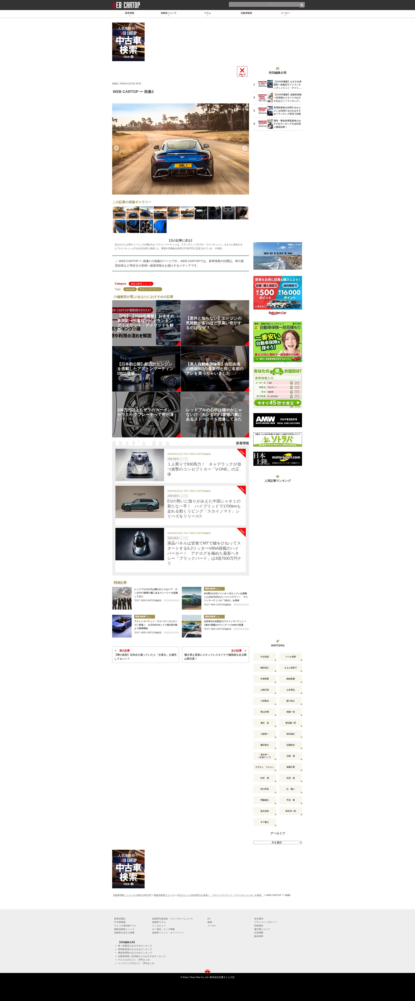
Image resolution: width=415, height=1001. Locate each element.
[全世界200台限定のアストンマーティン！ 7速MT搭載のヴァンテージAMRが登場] (191, 626)
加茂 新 (290, 778)
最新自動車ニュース (141, 283)
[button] (116, 148)
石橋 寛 (290, 756)
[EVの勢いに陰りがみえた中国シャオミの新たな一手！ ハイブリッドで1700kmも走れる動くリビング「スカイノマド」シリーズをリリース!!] (139, 502)
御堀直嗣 (290, 679)
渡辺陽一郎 (290, 723)
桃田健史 (290, 734)
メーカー (212, 925)
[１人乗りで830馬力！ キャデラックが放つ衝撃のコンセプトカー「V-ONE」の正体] (139, 465)
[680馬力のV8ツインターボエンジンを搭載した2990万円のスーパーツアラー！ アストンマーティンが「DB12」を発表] (191, 598)
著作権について (262, 929)
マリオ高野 (290, 656)
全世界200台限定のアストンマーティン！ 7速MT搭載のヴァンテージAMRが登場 (226, 623)
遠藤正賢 (290, 767)
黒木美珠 (265, 811)
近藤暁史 (290, 745)
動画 (210, 922)
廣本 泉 (265, 723)
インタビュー (159, 925)
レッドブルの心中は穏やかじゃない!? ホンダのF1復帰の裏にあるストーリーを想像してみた (156, 592)
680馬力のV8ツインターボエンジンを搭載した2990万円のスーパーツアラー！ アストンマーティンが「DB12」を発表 (226, 597)
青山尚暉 (265, 712)
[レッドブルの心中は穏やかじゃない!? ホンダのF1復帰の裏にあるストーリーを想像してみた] (122, 598)
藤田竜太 (265, 745)
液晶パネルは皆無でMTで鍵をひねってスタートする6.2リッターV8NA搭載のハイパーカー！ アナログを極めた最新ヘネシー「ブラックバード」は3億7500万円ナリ (204, 553)
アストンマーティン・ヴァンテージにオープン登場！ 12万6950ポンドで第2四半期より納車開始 (155, 625)
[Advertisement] (277, 188)
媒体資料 (258, 936)
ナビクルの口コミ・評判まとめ (134, 959)
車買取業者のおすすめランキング (135, 949)
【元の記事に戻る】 (180, 240)
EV (209, 918)
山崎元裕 (265, 690)
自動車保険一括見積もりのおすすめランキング (142, 956)
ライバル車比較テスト (125, 925)
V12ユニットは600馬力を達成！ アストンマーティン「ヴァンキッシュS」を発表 (220, 895)
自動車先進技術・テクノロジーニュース (172, 918)
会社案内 (258, 918)
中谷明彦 (265, 656)
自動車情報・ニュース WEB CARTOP (132, 895)
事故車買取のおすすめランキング (135, 952)
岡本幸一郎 (290, 811)
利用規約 (258, 925)
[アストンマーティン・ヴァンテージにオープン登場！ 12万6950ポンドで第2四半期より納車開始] (122, 626)
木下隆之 (265, 822)
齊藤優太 (265, 800)
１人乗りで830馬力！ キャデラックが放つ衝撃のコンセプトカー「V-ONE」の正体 (204, 469)
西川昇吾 (265, 789)
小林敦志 (265, 701)
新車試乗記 (119, 918)
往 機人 (290, 789)
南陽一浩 (290, 712)
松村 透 (265, 778)
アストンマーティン (150, 289)
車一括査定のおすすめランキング (135, 945)
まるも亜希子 (290, 668)
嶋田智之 (265, 668)
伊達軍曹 (265, 679)
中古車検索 (119, 922)
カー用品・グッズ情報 (163, 929)
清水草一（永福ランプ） (264, 755)
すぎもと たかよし (264, 767)
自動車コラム (159, 922)
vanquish (130, 289)
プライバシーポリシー (265, 922)
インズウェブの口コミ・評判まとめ (136, 963)
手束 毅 (290, 800)
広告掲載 (258, 932)
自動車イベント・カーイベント (168, 932)
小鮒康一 (265, 734)
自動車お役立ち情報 (124, 932)
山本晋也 (290, 690)
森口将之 (290, 701)
